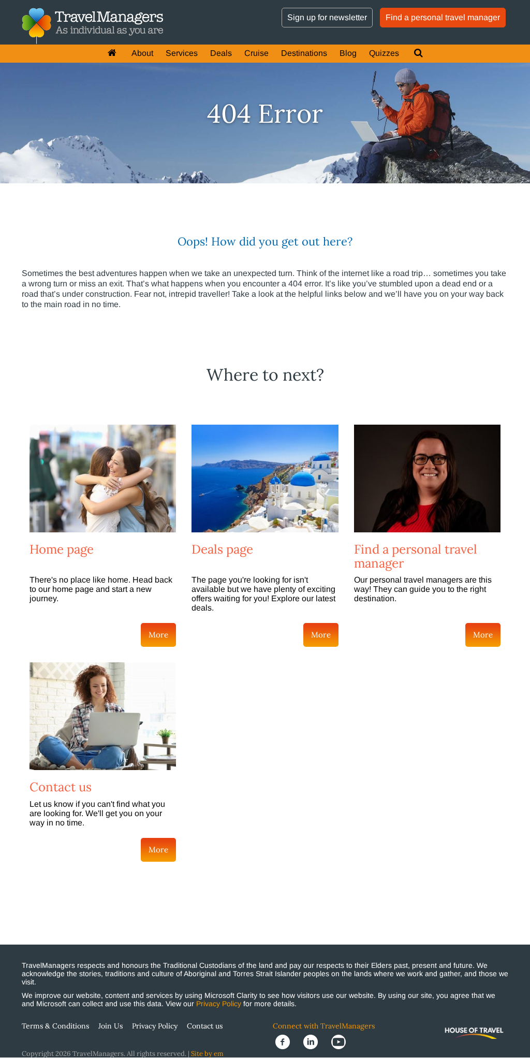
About (142, 53)
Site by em (207, 1053)
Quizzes (384, 53)
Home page (62, 549)
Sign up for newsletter (327, 17)
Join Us (110, 1026)
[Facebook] (287, 1041)
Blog (348, 53)
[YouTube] (342, 1041)
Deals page (222, 549)
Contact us (61, 787)
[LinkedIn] (315, 1041)
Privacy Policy (218, 1003)
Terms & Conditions (55, 1026)
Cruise (256, 53)
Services (182, 53)
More (158, 635)
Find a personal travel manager (443, 17)
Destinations (304, 53)
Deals (221, 53)
